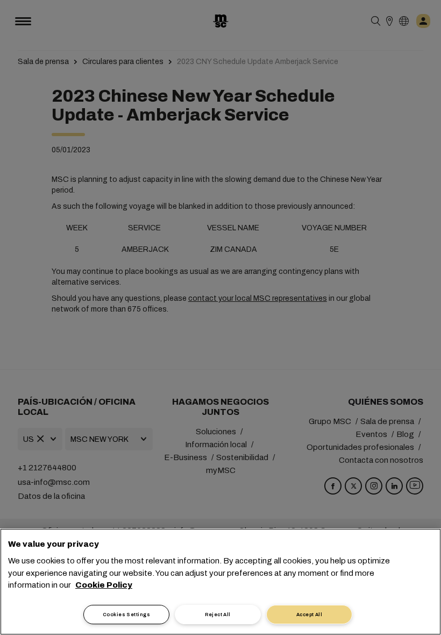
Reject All (218, 614)
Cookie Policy (103, 585)
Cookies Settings (126, 614)
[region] (220, 581)
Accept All (309, 614)
